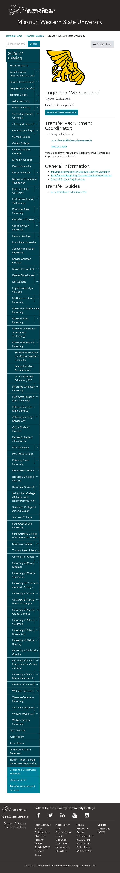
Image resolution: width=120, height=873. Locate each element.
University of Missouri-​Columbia (24, 622)
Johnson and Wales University (23, 250)
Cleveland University (24, 124)
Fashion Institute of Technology (23, 201)
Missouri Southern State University (25, 310)
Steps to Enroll (18, 779)
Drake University (21, 166)
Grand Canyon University (20, 227)
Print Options (104, 44)
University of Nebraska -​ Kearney (25, 642)
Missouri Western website (61, 112)
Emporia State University (20, 191)
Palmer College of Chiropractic (22, 439)
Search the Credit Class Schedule (23, 771)
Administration (85, 836)
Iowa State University (24, 242)
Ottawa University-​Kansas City (22, 419)
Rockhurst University (23, 486)
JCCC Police (84, 843)
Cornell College (21, 136)
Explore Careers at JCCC (104, 828)
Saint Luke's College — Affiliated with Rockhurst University (25, 497)
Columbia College (22, 130)
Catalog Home (14, 36)
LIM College (19, 281)
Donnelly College (22, 159)
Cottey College (21, 143)
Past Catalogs (17, 730)
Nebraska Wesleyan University (23, 388)
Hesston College (21, 235)
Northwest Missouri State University (23, 398)
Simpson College (22, 517)
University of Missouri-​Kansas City (24, 632)
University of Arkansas (24, 556)
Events (80, 832)
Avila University (21, 101)
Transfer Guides (35, 36)
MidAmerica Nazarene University (25, 300)
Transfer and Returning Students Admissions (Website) (81, 175)
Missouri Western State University (25, 344)
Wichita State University (25, 707)
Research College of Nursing (23, 478)
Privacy (60, 836)
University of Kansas (23, 593)
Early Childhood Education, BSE (24, 378)
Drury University (21, 172)
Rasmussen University (24, 470)
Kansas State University (25, 275)
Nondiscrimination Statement (20, 751)
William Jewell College (25, 713)
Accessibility (17, 736)
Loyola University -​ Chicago (22, 290)
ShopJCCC (62, 850)
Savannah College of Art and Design (24, 509)
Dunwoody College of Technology (25, 180)
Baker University (21, 107)
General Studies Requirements (24, 368)
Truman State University (25, 550)
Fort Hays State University (20, 211)
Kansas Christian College (21, 260)
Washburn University (24, 684)
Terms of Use (88, 865)
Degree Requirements (22, 82)
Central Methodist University (22, 115)
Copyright (61, 839)
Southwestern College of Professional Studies (25, 535)
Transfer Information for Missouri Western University (26, 356)
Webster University (23, 690)
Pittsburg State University (20, 462)
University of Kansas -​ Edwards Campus (24, 601)
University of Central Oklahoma (23, 575)
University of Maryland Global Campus (25, 611)
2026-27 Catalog (15, 55)
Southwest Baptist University (22, 525)
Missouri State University (20, 320)
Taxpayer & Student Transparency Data (15, 825)
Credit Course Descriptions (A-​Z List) (22, 73)
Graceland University (24, 219)
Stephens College (22, 543)
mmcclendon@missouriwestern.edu (71, 140)
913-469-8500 (42, 847)
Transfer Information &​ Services (22, 788)
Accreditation (17, 743)
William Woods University (21, 722)
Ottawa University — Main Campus (23, 408)
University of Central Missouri (23, 565)
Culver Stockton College (21, 151)
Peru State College (22, 453)
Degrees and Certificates (24, 88)
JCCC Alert (83, 839)
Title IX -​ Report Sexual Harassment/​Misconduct (23, 761)
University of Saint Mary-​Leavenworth (23, 676)
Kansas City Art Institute (25, 268)
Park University (20, 447)
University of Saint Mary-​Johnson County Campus (25, 664)
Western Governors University (23, 699)
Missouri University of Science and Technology (24, 332)
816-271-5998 (59, 146)
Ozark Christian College (21, 429)
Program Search (19, 65)
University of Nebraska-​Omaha (25, 652)
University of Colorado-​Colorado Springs (25, 585)
